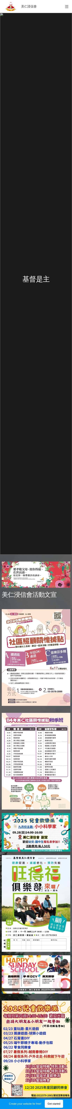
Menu (66, 6)
